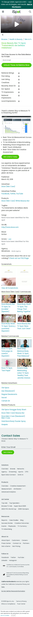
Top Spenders (14, 503)
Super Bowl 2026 (20, 506)
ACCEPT (13, 615)
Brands (12, 469)
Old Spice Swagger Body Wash (13, 409)
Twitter (12, 194)
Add (10, 239)
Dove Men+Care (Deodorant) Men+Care (13, 417)
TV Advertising (6, 529)
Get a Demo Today (10, 157)
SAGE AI (20, 475)
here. (3, 587)
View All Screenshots (9, 288)
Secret (4, 397)
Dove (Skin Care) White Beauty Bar (15, 201)
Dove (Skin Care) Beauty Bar (12, 413)
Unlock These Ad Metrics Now (16, 65)
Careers (25, 540)
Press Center (6, 543)
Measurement (6, 489)
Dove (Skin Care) (8, 186)
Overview (4, 469)
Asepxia (4, 424)
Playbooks (12, 526)
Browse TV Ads (6, 506)
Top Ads (4, 503)
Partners (26, 543)
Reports (4, 520)
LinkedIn (4, 560)
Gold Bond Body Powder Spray (13, 421)
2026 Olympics (23, 509)
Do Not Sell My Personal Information (13, 591)
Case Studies (13, 520)
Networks (20, 469)
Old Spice (5, 388)
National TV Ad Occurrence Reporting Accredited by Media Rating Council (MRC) (18, 574)
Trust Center (21, 604)
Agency (4, 472)
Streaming (12, 472)
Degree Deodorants (9, 394)
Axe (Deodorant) (8, 391)
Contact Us (17, 543)
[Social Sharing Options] (2, 34)
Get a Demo (5, 546)
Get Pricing (16, 546)
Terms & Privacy (21, 601)
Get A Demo (7, 452)
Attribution (17, 489)
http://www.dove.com (10, 227)
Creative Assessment (18, 486)
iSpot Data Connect (8, 475)
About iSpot (5, 540)
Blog (21, 520)
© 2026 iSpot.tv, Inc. (7, 601)
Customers (16, 540)
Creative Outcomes (22, 523)
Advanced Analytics (8, 492)
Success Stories (7, 523)
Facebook (5, 194)
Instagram (13, 560)
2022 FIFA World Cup (8, 509)
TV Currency (22, 526)
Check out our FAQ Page (19, 258)
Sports (20, 472)
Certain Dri (5, 401)
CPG (26, 472)
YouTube (19, 194)
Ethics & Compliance (8, 604)
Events (3, 526)
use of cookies (5, 615)
